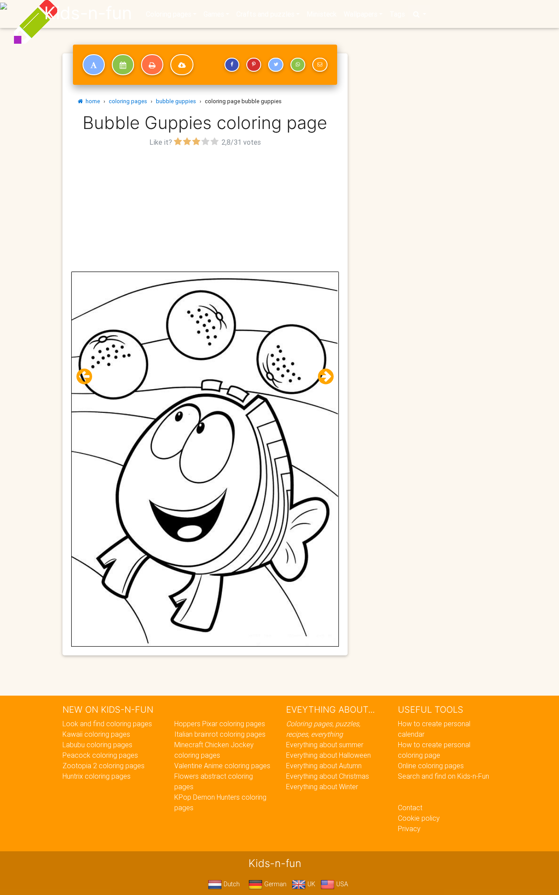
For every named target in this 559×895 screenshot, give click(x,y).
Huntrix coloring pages (96, 776)
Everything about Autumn (324, 765)
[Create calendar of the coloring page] (123, 64)
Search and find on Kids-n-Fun (443, 776)
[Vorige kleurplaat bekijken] (87, 376)
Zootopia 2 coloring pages (103, 765)
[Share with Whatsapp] (297, 65)
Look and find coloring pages (107, 723)
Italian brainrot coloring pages (220, 734)
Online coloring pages (431, 765)
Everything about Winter (322, 786)
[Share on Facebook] (231, 65)
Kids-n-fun (88, 13)
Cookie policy (419, 818)
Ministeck (322, 14)
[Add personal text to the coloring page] (94, 64)
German (274, 884)
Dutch (231, 884)
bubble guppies (176, 101)
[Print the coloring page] (152, 64)
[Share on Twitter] (275, 65)
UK (310, 884)
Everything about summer (324, 744)
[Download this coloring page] (181, 64)
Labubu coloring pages (97, 744)
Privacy (409, 828)
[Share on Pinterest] (253, 65)
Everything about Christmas (327, 776)
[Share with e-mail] (319, 65)
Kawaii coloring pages (96, 734)
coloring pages (128, 101)
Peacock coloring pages (100, 755)
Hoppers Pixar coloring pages (219, 723)
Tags (397, 14)
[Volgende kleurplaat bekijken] (322, 376)
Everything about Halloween (328, 755)
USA (341, 884)
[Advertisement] (205, 210)
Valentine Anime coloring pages (222, 765)
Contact (410, 807)
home (91, 101)
